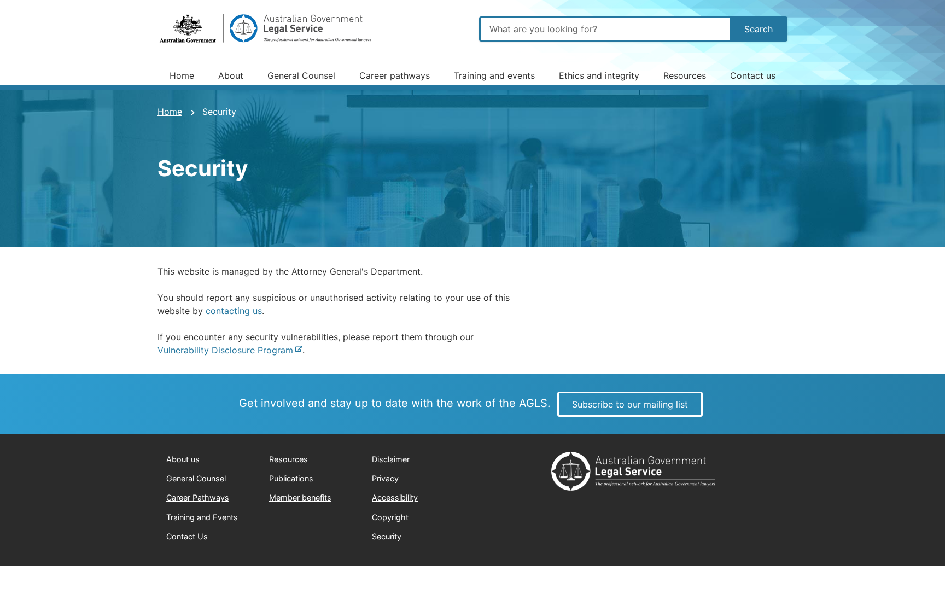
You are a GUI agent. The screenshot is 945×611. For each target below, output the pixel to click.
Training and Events (202, 517)
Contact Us (187, 536)
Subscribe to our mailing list (630, 404)
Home (182, 75)
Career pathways (394, 75)
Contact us (752, 75)
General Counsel (301, 75)
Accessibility (395, 497)
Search (758, 29)
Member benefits (300, 497)
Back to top (895, 591)
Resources (684, 75)
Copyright (390, 517)
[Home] (267, 29)
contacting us (234, 310)
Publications (291, 478)
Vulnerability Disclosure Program (225, 350)
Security (386, 536)
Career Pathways (197, 497)
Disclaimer (391, 459)
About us (183, 459)
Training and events (494, 75)
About (230, 75)
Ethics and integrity (599, 75)
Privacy (385, 478)
